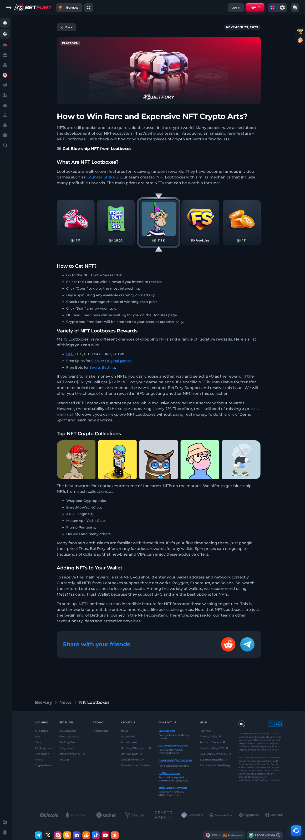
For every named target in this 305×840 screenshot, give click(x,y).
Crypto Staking (69, 736)
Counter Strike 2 (102, 177)
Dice (38, 736)
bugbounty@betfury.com (175, 760)
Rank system (43, 748)
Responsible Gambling (215, 765)
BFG (70, 354)
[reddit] (86, 835)
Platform (70, 43)
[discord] (77, 835)
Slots (95, 361)
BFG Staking (67, 730)
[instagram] (57, 835)
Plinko (39, 759)
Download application (135, 765)
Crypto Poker (43, 765)
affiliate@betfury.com (172, 787)
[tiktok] (96, 835)
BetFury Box (67, 742)
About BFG (128, 736)
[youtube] (105, 835)
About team (129, 742)
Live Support (166, 730)
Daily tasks (66, 748)
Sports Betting (102, 367)
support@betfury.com (173, 745)
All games (41, 730)
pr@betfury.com (169, 773)
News (65, 702)
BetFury (43, 702)
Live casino (42, 754)
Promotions (100, 730)
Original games (118, 361)
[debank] (115, 835)
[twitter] (48, 835)
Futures (64, 759)
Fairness (205, 730)
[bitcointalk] (67, 835)
